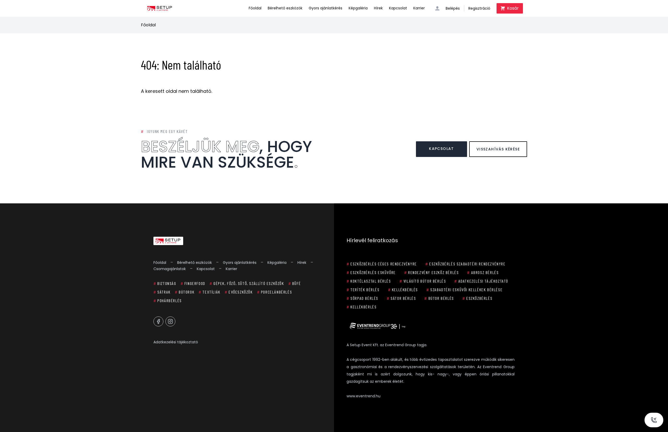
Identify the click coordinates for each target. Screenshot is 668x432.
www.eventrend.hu (363, 396)
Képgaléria (358, 8)
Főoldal (255, 8)
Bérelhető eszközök (285, 8)
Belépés (453, 8)
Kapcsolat (398, 8)
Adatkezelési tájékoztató (175, 342)
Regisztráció (479, 8)
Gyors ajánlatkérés (325, 8)
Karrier (419, 8)
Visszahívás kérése (498, 149)
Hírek (378, 8)
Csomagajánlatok (169, 268)
